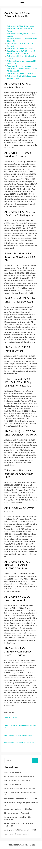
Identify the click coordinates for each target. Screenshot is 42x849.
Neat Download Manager (12, 772)
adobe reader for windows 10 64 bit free (18, 809)
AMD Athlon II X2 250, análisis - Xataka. (20, 26)
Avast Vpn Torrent (10, 718)
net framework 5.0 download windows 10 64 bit (20, 799)
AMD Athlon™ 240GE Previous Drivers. (20, 48)
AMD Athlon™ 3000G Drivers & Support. (20, 73)
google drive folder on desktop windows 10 (19, 776)
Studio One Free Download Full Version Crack (19, 743)
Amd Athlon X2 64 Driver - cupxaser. (19, 66)
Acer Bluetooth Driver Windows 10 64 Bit (18, 735)
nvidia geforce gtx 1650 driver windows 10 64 (20, 830)
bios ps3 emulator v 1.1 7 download (16, 813)
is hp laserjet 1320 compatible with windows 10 (20, 788)
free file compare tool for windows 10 (17, 780)
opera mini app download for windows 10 (18, 834)
